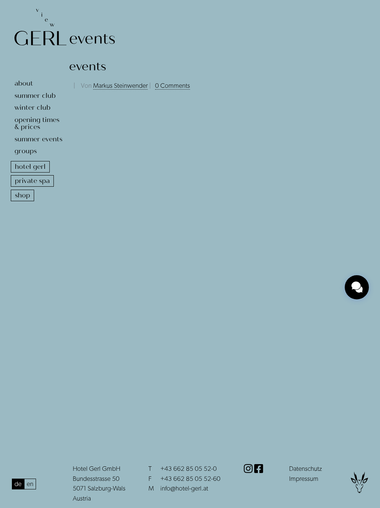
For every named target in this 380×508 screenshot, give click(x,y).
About (23, 83)
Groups (25, 151)
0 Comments (172, 86)
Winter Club (32, 107)
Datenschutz (305, 469)
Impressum (303, 479)
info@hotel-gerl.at (184, 488)
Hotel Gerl (30, 167)
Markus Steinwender (120, 86)
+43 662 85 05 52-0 (188, 469)
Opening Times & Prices (36, 123)
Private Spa (32, 181)
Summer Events (38, 139)
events (87, 66)
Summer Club (35, 95)
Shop (22, 195)
